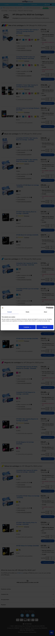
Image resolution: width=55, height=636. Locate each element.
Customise (26, 327)
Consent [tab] (9, 311)
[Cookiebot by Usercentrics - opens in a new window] (47, 308)
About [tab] (45, 311)
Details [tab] (27, 311)
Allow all (45, 327)
